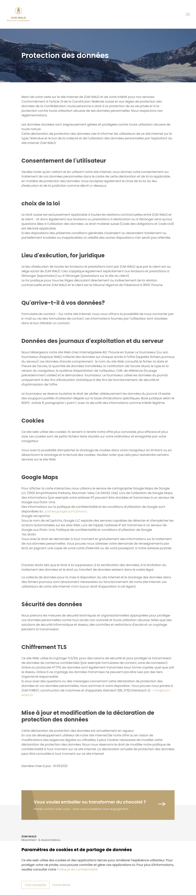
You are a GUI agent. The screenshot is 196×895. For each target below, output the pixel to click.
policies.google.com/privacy (66, 511)
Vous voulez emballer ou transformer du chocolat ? (90, 802)
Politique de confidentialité (77, 869)
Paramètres (61, 885)
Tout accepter (35, 885)
